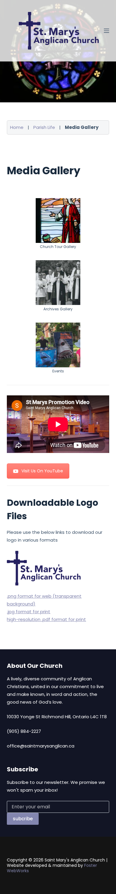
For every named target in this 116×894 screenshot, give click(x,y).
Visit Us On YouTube (42, 471)
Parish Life (44, 127)
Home (16, 127)
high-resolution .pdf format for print (46, 619)
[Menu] (106, 30)
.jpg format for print (28, 611)
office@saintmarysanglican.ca (40, 746)
